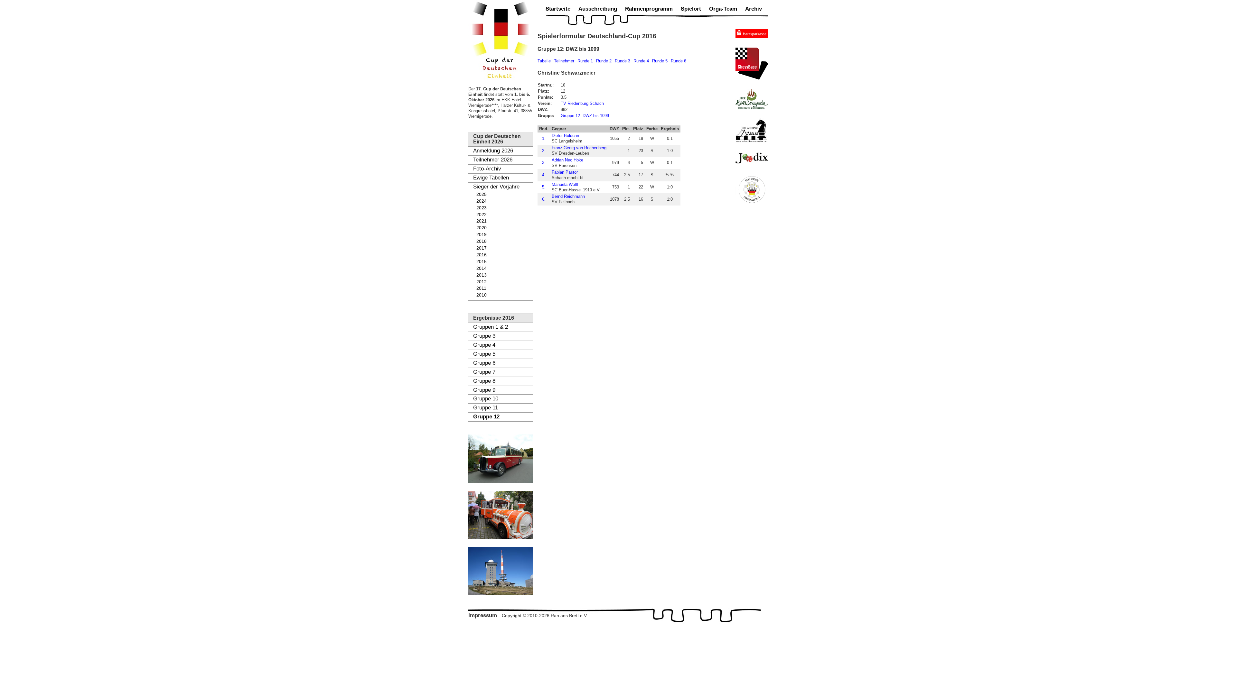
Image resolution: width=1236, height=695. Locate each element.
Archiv (753, 9)
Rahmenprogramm (649, 9)
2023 (481, 208)
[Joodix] (751, 157)
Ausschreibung (597, 9)
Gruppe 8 (484, 381)
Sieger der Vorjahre (496, 187)
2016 (481, 254)
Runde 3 (622, 61)
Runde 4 (641, 61)
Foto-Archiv (487, 169)
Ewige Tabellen (491, 178)
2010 (481, 295)
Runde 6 (678, 61)
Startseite (558, 9)
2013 (481, 275)
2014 (481, 268)
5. (544, 187)
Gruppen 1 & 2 (490, 327)
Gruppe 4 (484, 345)
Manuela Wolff (565, 184)
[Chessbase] (751, 64)
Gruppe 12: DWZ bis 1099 (585, 115)
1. (544, 138)
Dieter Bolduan (565, 135)
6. (544, 199)
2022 (481, 214)
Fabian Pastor (565, 172)
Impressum (482, 615)
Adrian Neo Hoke (567, 160)
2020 (481, 227)
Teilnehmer (564, 61)
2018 (481, 241)
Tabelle (544, 61)
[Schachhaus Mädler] (751, 130)
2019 (481, 234)
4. (544, 174)
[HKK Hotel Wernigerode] (751, 99)
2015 (481, 261)
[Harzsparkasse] (751, 33)
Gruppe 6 (484, 363)
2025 (481, 194)
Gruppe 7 (484, 372)
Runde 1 (585, 61)
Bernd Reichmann (568, 196)
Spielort (691, 9)
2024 (481, 201)
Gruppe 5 (484, 354)
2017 (481, 248)
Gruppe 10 (485, 399)
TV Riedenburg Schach (582, 103)
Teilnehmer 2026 (492, 160)
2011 (481, 288)
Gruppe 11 (485, 408)
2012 (481, 281)
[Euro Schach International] (751, 189)
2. (544, 150)
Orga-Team (723, 9)
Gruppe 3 (484, 336)
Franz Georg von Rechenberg (579, 147)
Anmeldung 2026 (493, 151)
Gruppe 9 (484, 390)
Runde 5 (660, 61)
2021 (481, 221)
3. (544, 162)
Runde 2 (604, 61)
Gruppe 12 (486, 417)
